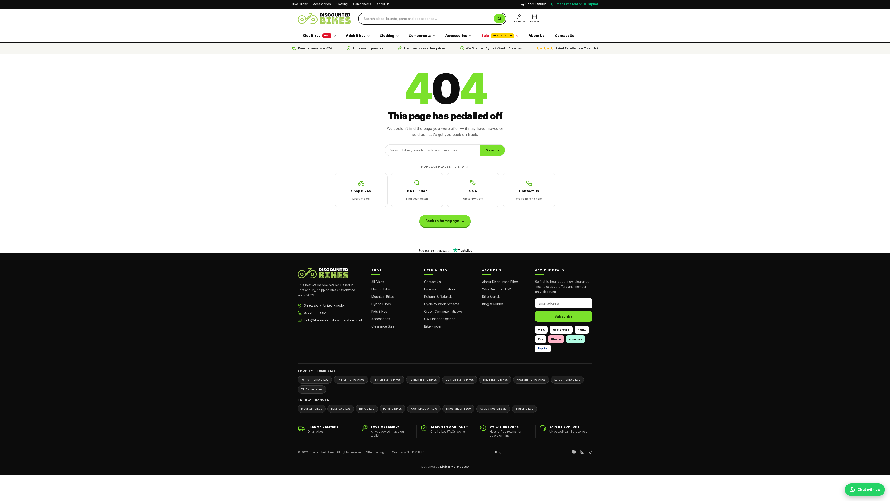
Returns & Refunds (438, 297)
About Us (383, 4)
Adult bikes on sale (493, 408)
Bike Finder (300, 4)
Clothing (342, 4)
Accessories (322, 4)
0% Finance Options (439, 319)
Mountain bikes (311, 408)
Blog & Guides (493, 304)
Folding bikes (392, 408)
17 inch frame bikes (351, 379)
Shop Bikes (361, 194)
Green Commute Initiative (443, 311)
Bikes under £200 (458, 408)
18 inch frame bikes (387, 379)
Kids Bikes (316, 36)
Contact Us (564, 36)
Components (362, 4)
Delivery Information (439, 289)
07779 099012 (315, 313)
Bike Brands (491, 297)
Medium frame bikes (531, 379)
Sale (496, 36)
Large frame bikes (567, 379)
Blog (498, 452)
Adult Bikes (355, 36)
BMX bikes (366, 408)
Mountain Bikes (382, 297)
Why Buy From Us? (496, 289)
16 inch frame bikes (314, 379)
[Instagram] (582, 452)
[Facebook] (574, 452)
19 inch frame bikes (423, 379)
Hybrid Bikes (381, 304)
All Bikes (377, 282)
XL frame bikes (312, 389)
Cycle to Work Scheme (441, 304)
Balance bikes (340, 408)
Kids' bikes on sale (424, 408)
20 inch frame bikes (460, 379)
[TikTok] (590, 452)
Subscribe (563, 316)
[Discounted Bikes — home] (324, 18)
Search (492, 150)
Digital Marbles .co (454, 466)
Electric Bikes (381, 289)
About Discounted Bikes (500, 282)
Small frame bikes (495, 379)
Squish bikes (524, 408)
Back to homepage (442, 220)
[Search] (499, 18)
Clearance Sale (383, 326)
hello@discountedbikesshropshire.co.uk (333, 320)
